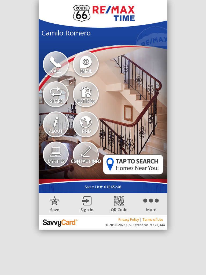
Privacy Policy (129, 219)
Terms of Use (152, 219)
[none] (55, 204)
